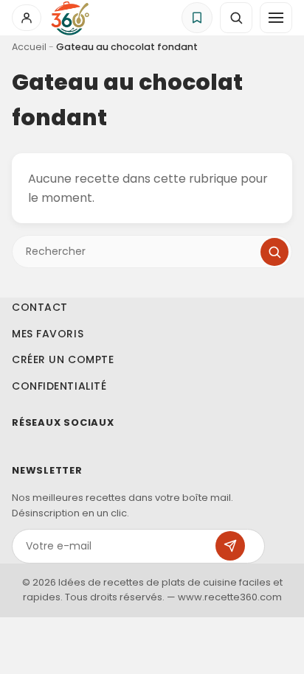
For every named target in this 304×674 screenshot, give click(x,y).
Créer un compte (63, 359)
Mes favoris (47, 333)
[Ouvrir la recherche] (236, 17)
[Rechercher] (274, 252)
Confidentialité (59, 386)
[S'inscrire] (230, 546)
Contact (40, 307)
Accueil (29, 47)
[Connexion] (26, 17)
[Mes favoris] (197, 17)
